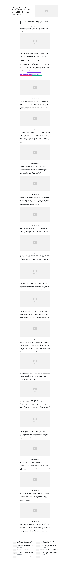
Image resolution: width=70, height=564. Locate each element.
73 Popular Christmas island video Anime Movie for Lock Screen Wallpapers (26, 553)
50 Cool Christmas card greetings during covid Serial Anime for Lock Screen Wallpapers (26, 549)
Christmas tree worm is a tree (25, 74)
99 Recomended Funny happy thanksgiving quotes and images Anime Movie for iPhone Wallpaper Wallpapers (49, 549)
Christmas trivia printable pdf (37, 75)
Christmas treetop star (35, 74)
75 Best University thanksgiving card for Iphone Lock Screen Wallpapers (49, 542)
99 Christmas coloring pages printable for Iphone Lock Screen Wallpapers (49, 553)
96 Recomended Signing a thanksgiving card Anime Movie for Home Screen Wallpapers (49, 556)
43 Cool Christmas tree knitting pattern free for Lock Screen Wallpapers (25, 546)
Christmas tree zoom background (25, 75)
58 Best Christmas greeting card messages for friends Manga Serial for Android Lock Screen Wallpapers (25, 556)
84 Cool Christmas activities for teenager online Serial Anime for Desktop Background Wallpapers (25, 542)
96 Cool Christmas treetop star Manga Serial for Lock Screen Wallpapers (49, 546)
